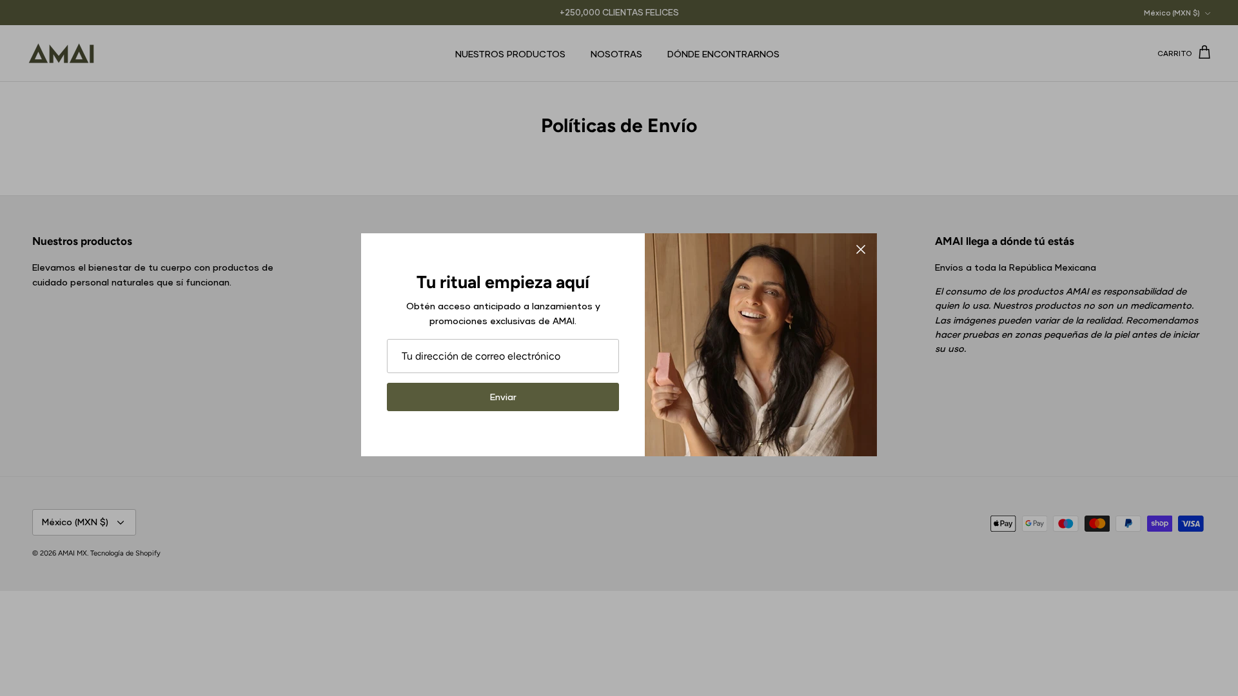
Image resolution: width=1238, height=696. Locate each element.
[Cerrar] (861, 249)
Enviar (503, 396)
